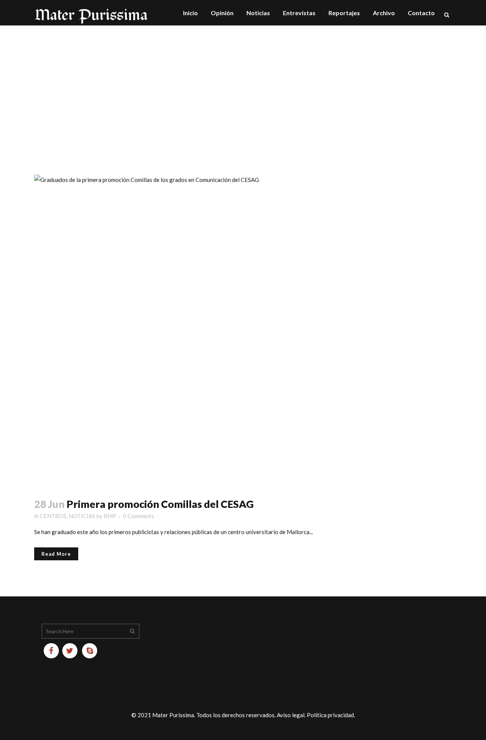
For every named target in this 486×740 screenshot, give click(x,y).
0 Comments (138, 515)
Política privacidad (330, 715)
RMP (110, 515)
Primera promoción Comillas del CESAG (160, 504)
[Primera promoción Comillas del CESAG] (243, 331)
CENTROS (53, 515)
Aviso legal (291, 715)
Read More (56, 554)
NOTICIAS (82, 515)
